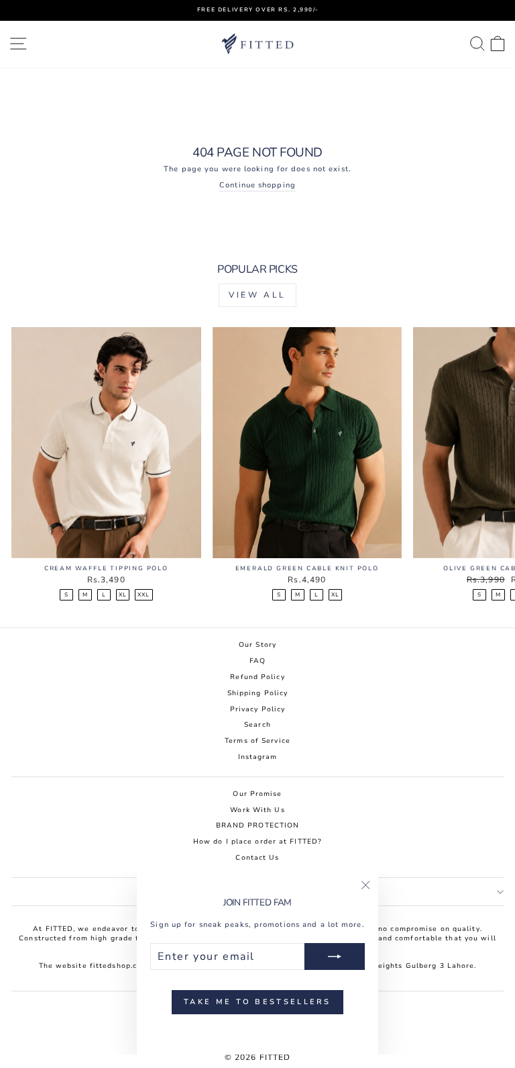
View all (257, 295)
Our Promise (257, 794)
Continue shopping (257, 185)
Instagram (258, 757)
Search (257, 724)
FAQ (257, 661)
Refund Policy (257, 677)
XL (123, 594)
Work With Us (257, 810)
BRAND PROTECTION (258, 825)
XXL (143, 594)
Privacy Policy (257, 709)
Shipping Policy (257, 693)
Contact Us (257, 857)
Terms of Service (257, 741)
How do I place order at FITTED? (257, 841)
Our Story (257, 645)
